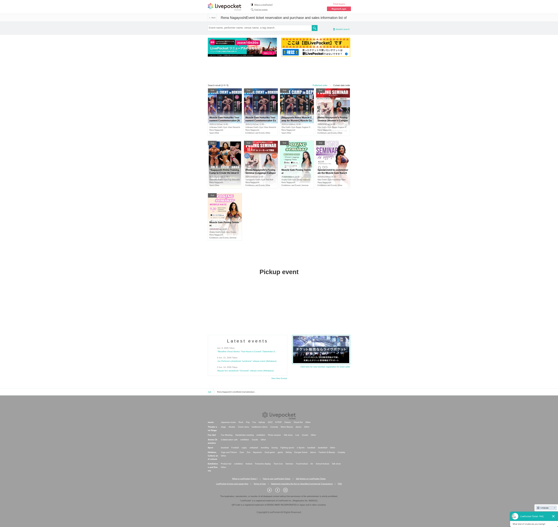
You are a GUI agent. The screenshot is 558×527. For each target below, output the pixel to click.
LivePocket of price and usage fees (232, 484)
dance (298, 427)
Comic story (243, 427)
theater (232, 427)
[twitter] (271, 490)
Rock (241, 422)
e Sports (301, 447)
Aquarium (257, 452)
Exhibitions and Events (213, 467)
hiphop (262, 422)
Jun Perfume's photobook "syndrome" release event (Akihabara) (247, 361)
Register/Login (339, 9)
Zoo (248, 452)
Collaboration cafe (229, 439)
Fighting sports (287, 447)
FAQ (340, 484)
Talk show (288, 435)
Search (315, 28)
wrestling (265, 447)
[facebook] (279, 490)
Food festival (302, 464)
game (280, 452)
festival (249, 464)
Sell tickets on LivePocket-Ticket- (311, 478)
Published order (320, 85)
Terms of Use (260, 484)
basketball (322, 447)
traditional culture (260, 427)
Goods (305, 435)
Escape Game (300, 452)
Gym (242, 452)
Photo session (274, 435)
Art (311, 464)
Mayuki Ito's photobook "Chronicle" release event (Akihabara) (245, 370)
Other (308, 422)
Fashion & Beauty (327, 452)
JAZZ (270, 422)
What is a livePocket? (263, 5)
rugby (244, 447)
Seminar (289, 464)
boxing (275, 447)
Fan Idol (212, 435)
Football (235, 447)
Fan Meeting (227, 435)
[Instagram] (287, 490)
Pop (248, 422)
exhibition (260, 435)
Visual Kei (298, 422)
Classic (287, 422)
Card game (270, 452)
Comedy (274, 427)
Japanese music (228, 422)
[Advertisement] (279, 72)
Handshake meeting (244, 435)
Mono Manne (287, 427)
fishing (289, 452)
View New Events (279, 378)
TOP (209, 392)
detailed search (342, 29)
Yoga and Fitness (229, 452)
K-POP (278, 422)
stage (223, 427)
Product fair (226, 464)
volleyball (254, 447)
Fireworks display (263, 464)
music (211, 422)
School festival (322, 464)
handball (311, 447)
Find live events (261, 10)
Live (297, 435)
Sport (210, 447)
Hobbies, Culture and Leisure (213, 455)
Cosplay (341, 452)
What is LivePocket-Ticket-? (245, 478)
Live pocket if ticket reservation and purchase (224, 7)
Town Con (278, 464)
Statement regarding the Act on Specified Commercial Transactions (302, 484)
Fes (254, 422)
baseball (225, 447)
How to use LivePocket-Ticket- (277, 478)
